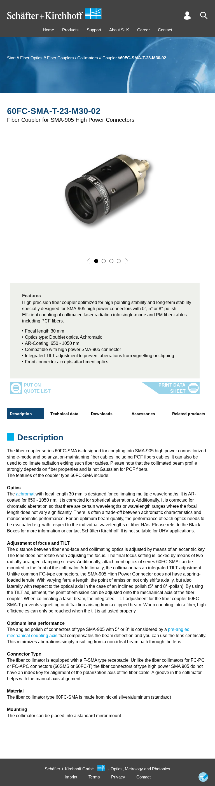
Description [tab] (21, 413)
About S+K (119, 29)
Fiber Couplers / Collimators (72, 57)
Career (143, 29)
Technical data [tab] (64, 413)
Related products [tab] (188, 413)
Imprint (71, 777)
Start (11, 57)
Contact (165, 29)
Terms (94, 777)
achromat (25, 494)
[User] (187, 15)
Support (94, 29)
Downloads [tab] (102, 413)
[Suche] (204, 15)
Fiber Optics (31, 57)
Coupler (109, 57)
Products (70, 29)
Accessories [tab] (143, 413)
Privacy (118, 777)
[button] (88, 261)
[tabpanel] (107, 439)
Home (48, 29)
